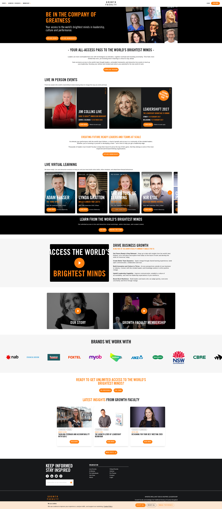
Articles (112, 471)
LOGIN (208, 3)
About (91, 477)
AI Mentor (11, 3)
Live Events (92, 469)
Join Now (215, 3)
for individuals (93, 473)
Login (111, 477)
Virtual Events (114, 469)
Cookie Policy (108, 506)
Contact (112, 475)
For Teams (113, 473)
